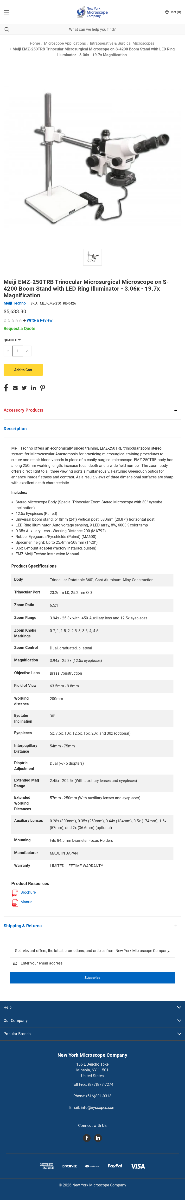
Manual (26, 902)
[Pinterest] (42, 388)
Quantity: (12, 340)
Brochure (28, 892)
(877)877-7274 (100, 1084)
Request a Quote (19, 328)
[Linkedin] (33, 388)
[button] (37, 320)
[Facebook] (6, 388)
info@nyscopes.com (98, 1107)
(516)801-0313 (98, 1096)
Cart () (175, 12)
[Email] (15, 388)
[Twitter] (24, 388)
